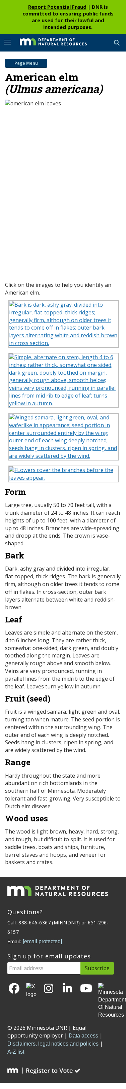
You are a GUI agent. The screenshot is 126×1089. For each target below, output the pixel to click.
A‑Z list (15, 1052)
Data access (83, 1036)
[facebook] (14, 989)
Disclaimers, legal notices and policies (53, 1044)
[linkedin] (67, 989)
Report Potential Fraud (57, 6)
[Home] (48, 42)
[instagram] (48, 989)
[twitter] (31, 990)
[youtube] (86, 989)
